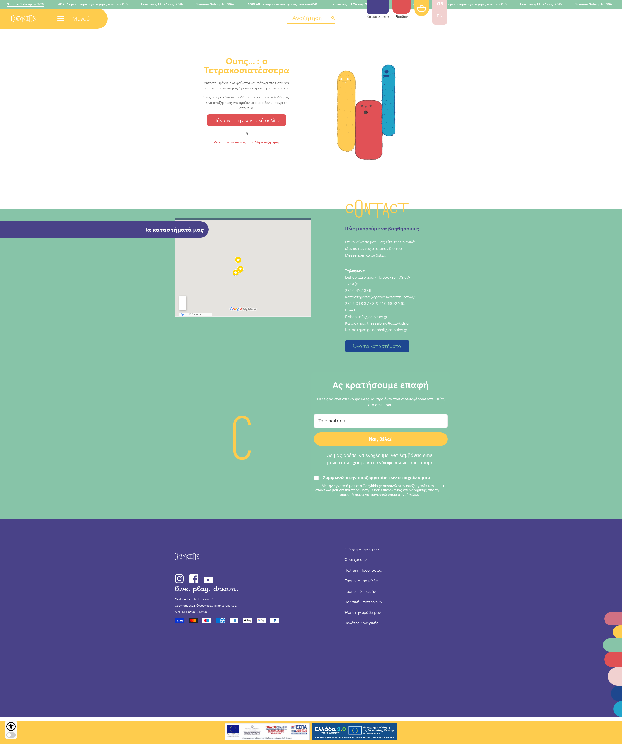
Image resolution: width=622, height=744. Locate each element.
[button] (311, 18)
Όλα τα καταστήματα (377, 346)
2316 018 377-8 (360, 303)
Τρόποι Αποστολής (361, 580)
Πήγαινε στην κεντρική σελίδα (247, 120)
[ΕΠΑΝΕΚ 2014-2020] (267, 732)
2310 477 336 (358, 290)
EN (440, 15)
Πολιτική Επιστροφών (363, 601)
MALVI (209, 599)
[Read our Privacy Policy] (445, 486)
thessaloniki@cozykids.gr (388, 323)
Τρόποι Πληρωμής (360, 591)
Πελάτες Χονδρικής (361, 622)
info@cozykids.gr (373, 316)
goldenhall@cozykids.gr (387, 329)
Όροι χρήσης (356, 559)
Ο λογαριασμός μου (362, 549)
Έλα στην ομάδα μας (363, 612)
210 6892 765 (392, 303)
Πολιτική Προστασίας (363, 570)
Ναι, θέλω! (381, 439)
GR (440, 3)
